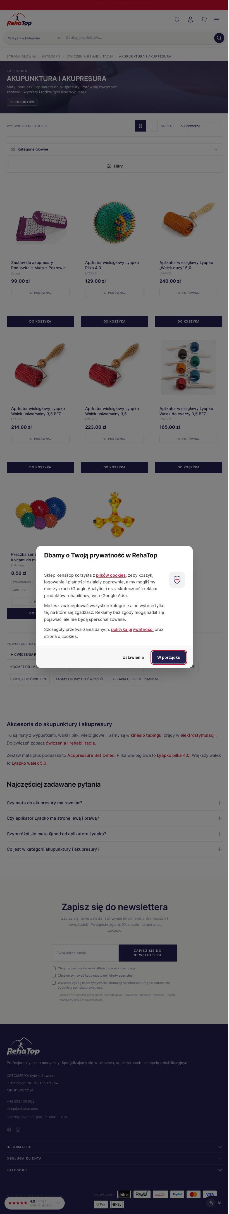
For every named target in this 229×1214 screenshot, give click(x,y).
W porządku (166, 657)
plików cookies (109, 575)
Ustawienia (131, 657)
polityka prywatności (130, 629)
